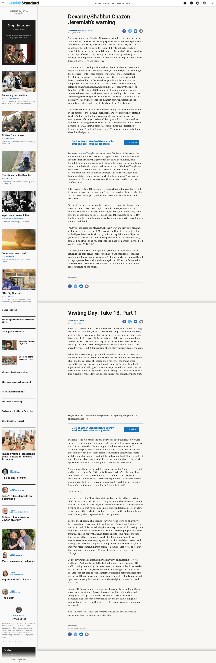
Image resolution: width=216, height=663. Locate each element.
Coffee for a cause (13, 135)
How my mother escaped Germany (15, 222)
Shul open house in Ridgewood (16, 382)
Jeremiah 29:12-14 (82, 243)
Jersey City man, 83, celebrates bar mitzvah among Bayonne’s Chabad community (18, 102)
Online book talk (9, 310)
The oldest (8, 597)
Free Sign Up (132, 143)
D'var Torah (74, 280)
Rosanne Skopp (15, 592)
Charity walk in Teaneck (13, 421)
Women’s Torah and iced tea (15, 372)
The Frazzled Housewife (78, 628)
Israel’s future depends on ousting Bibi (17, 497)
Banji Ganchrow (77, 321)
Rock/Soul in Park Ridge (13, 392)
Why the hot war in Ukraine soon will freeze (16, 260)
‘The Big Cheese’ (11, 293)
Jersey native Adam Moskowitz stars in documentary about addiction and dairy (17, 300)
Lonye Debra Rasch (16, 574)
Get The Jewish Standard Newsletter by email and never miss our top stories (93, 142)
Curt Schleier (9, 296)
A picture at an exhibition (16, 215)
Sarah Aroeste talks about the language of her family (18, 36)
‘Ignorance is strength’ (15, 253)
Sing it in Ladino (19, 25)
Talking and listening (14, 477)
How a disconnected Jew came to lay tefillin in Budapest (19, 182)
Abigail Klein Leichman (11, 98)
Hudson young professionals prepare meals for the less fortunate (18, 456)
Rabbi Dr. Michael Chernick (19, 512)
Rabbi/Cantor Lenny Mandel (13, 218)
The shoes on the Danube (16, 175)
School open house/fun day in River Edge (18, 320)
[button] (213, 3)
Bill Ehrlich (8, 178)
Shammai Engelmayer (17, 491)
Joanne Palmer (19, 29)
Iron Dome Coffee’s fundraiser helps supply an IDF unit (18, 143)
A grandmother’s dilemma (17, 579)
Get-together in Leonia (13, 331)
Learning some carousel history (26, 358)
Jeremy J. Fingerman (17, 556)
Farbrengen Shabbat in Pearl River (18, 411)
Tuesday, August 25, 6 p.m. (27, 342)
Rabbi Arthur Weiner (79, 30)
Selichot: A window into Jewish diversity (15, 518)
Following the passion (14, 95)
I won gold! (19, 618)
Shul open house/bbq (12, 401)
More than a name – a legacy (18, 561)
